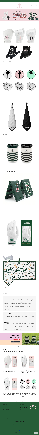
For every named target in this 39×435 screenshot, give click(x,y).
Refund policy (16, 432)
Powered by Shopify (11, 432)
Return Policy (5, 413)
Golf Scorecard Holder (7, 208)
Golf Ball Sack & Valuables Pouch (9, 171)
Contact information (32, 432)
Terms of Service (5, 418)
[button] (2, 6)
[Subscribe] (27, 424)
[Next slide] (20, 346)
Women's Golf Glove (7, 61)
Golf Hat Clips (5, 97)
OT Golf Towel (5, 287)
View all (19, 400)
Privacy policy (21, 432)
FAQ (3, 411)
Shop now (19, 339)
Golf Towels (5, 134)
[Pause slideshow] (23, 346)
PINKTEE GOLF (6, 432)
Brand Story (4, 407)
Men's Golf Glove (6, 251)
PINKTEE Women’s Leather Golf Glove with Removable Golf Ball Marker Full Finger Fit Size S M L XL (11, 371)
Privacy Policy (5, 416)
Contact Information (6, 409)
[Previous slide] (16, 346)
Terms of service (26, 432)
